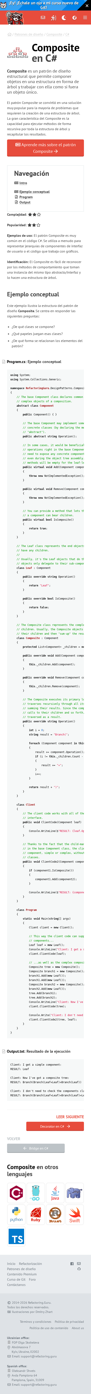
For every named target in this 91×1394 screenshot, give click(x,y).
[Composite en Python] (16, 1214)
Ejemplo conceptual (34, 191)
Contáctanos (16, 1284)
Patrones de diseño (29, 34)
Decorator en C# (52, 1126)
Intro (23, 183)
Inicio (11, 1263)
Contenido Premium (22, 1274)
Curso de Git (16, 1279)
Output (24, 202)
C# (67, 34)
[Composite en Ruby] (36, 1214)
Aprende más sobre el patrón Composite (48, 148)
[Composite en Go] (36, 1193)
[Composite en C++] (16, 1193)
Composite (54, 34)
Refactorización (30, 1263)
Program (26, 197)
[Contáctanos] (43, 17)
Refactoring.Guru (39, 1303)
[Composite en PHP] (74, 1193)
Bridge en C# (38, 1148)
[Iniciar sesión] (54, 17)
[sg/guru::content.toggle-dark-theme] (64, 17)
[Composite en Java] (55, 1193)
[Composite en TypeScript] (16, 1236)
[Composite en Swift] (74, 1214)
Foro (32, 1279)
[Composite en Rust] (55, 1214)
